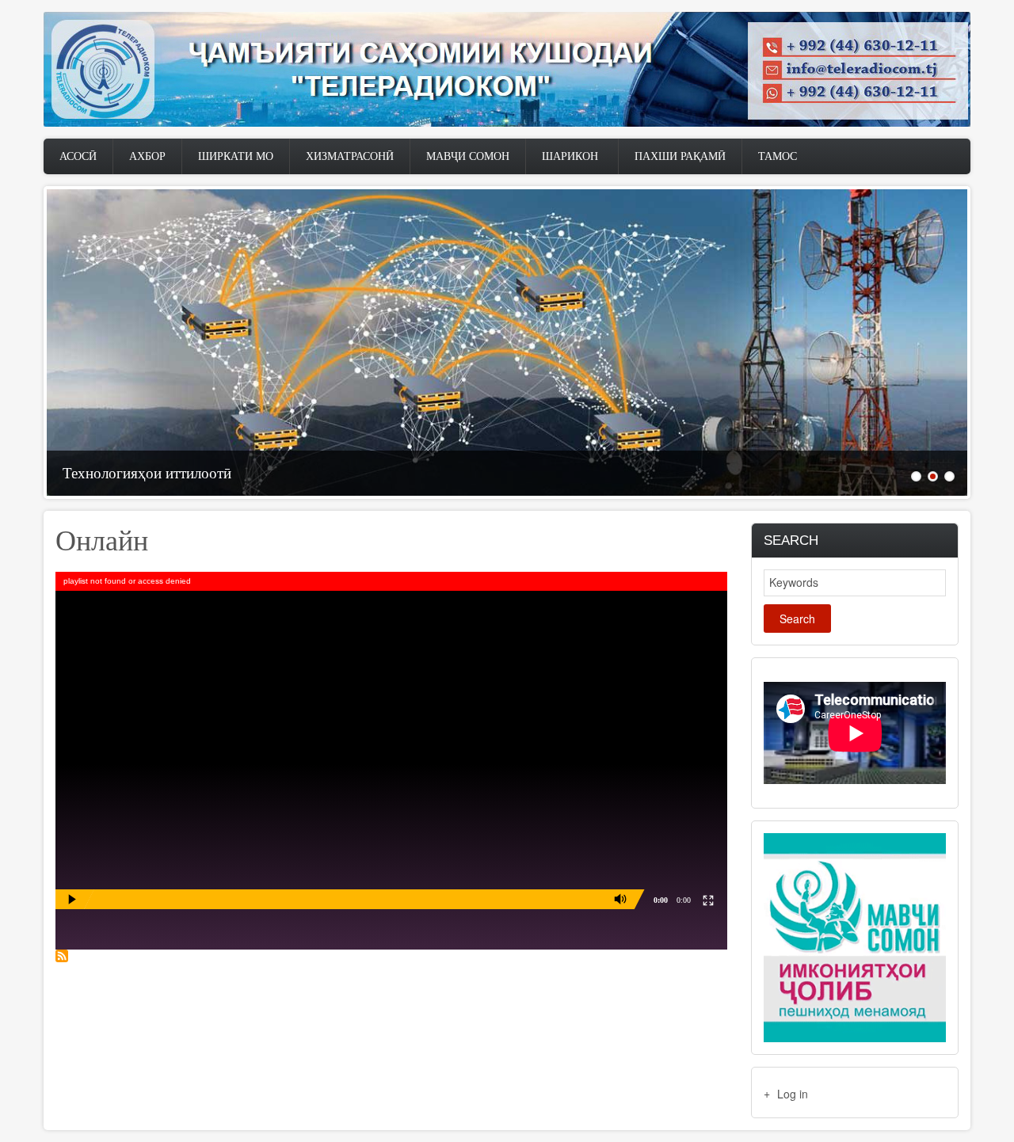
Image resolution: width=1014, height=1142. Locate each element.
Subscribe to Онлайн (61, 956)
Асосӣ (78, 156)
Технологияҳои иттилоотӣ (147, 473)
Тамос (777, 156)
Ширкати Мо (235, 156)
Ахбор (147, 156)
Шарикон (570, 156)
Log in (792, 1094)
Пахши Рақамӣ (680, 156)
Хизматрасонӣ (350, 156)
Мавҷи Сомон (467, 156)
